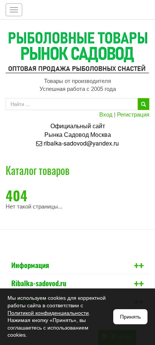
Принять (130, 317)
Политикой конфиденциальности (48, 313)
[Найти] (143, 104)
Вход (105, 114)
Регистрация (133, 114)
